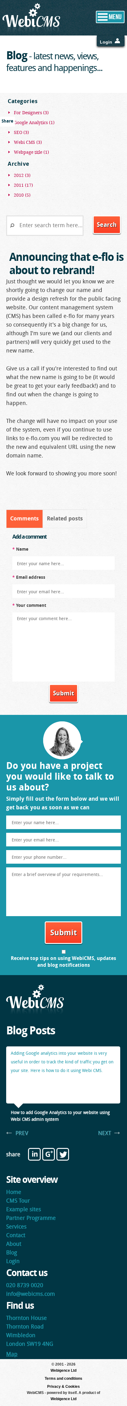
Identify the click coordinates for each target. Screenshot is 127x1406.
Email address (28, 577)
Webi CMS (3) (28, 142)
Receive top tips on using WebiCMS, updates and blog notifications (63, 962)
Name (20, 549)
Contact (15, 1236)
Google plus (48, 1154)
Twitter (62, 1154)
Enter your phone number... (39, 857)
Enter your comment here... (44, 619)
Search (107, 225)
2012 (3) (22, 175)
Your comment (29, 605)
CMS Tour (18, 1201)
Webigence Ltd (63, 1370)
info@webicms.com (30, 1294)
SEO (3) (21, 132)
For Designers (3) (31, 112)
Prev (21, 1134)
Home (13, 1192)
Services (16, 1227)
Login (106, 42)
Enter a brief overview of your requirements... (57, 875)
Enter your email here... (40, 592)
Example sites (23, 1210)
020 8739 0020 (24, 1286)
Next (104, 1134)
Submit (63, 694)
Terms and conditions (63, 1378)
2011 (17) (23, 185)
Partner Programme (31, 1218)
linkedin (34, 1154)
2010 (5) (22, 195)
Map (12, 1355)
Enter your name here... (40, 564)
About (13, 1244)
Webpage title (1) (31, 152)
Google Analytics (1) (34, 122)
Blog (11, 1253)
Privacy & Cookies (63, 1386)
